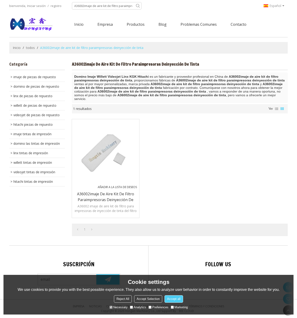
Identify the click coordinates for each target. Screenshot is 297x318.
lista (276, 108)
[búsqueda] (137, 5)
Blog (162, 24)
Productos (136, 24)
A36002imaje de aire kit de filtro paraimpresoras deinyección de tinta (105, 197)
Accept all (174, 299)
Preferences (160, 307)
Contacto (238, 24)
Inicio (79, 24)
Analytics (140, 307)
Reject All (122, 299)
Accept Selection (148, 299)
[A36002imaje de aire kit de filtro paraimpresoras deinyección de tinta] (105, 153)
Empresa (105, 24)
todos (30, 47)
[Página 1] (78, 229)
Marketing (181, 307)
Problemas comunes (199, 24)
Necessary (120, 307)
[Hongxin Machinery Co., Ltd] (31, 24)
